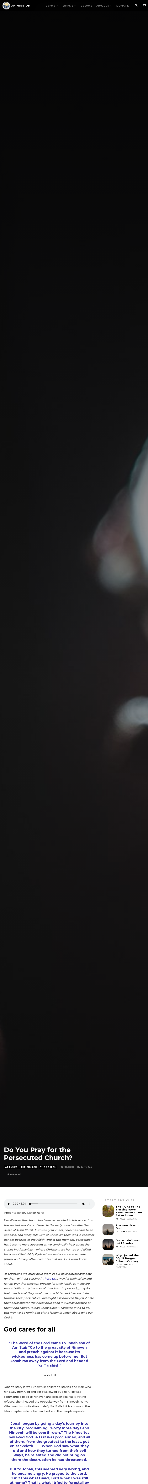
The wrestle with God (127, 1227)
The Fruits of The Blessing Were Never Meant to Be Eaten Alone (129, 1211)
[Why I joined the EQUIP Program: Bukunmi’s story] (108, 1259)
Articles (11, 1167)
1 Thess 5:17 (48, 1278)
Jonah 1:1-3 (49, 1375)
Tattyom (120, 1232)
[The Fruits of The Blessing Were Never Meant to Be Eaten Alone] (108, 1210)
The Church (29, 1167)
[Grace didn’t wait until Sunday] (108, 1244)
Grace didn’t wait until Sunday (128, 1242)
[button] (136, 5)
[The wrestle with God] (108, 1229)
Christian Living (125, 1265)
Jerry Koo (86, 1167)
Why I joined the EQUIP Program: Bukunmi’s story (127, 1258)
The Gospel (48, 1167)
